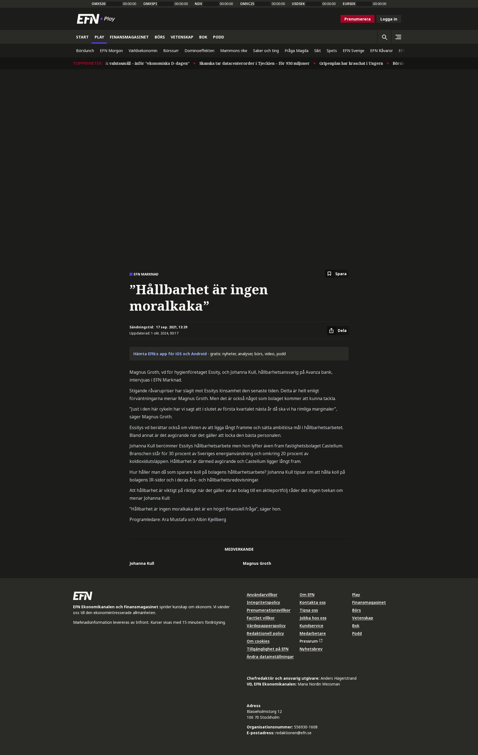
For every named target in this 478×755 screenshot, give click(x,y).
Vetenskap (362, 617)
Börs (356, 610)
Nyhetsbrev (311, 648)
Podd (357, 633)
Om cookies (258, 641)
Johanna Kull (141, 563)
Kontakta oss (313, 602)
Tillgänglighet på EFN (268, 648)
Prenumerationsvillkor (268, 610)
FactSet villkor (261, 617)
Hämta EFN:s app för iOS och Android (170, 353)
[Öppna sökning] (384, 37)
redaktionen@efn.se (293, 732)
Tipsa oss (309, 610)
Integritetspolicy (263, 602)
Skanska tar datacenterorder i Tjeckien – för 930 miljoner (247, 63)
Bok (355, 625)
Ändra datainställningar (270, 656)
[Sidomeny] (398, 37)
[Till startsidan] (97, 19)
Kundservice (311, 625)
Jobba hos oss (313, 617)
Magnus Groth (257, 563)
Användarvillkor (262, 594)
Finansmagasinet (369, 602)
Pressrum (309, 641)
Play (356, 594)
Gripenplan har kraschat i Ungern (344, 63)
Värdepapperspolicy (266, 625)
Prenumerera (357, 19)
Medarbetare (313, 633)
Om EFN (307, 594)
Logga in (388, 19)
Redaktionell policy (265, 633)
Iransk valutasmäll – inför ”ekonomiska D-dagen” (135, 63)
